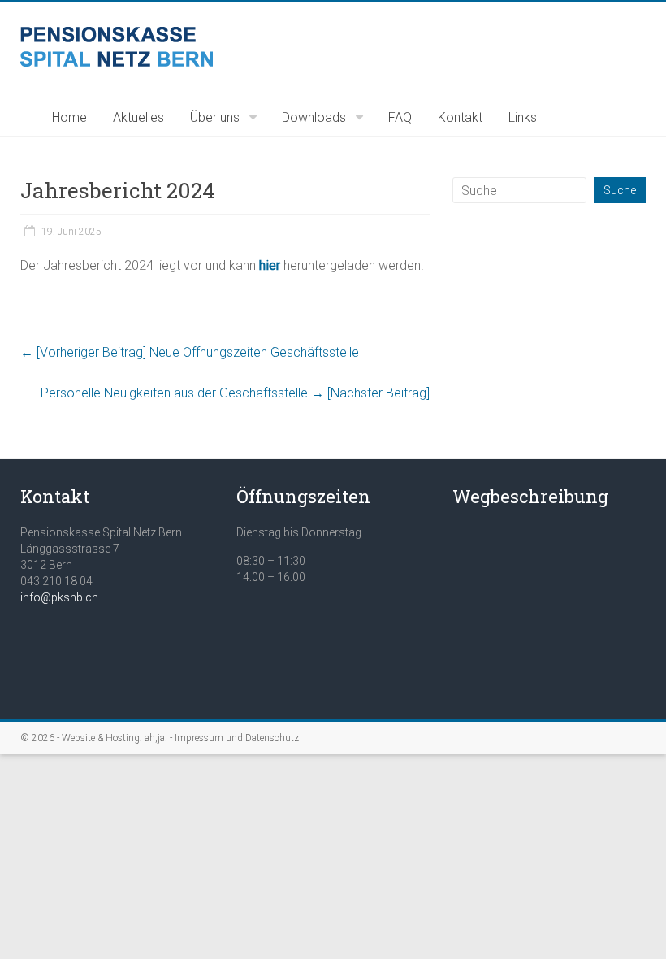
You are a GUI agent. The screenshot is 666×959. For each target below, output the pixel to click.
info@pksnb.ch (59, 597)
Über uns (215, 117)
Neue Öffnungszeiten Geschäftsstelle (189, 352)
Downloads (314, 117)
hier (269, 265)
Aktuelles (138, 117)
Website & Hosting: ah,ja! (114, 738)
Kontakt (460, 117)
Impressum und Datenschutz (237, 738)
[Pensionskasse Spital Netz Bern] (116, 34)
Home (69, 117)
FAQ (400, 117)
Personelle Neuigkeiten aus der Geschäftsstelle (235, 393)
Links (522, 117)
